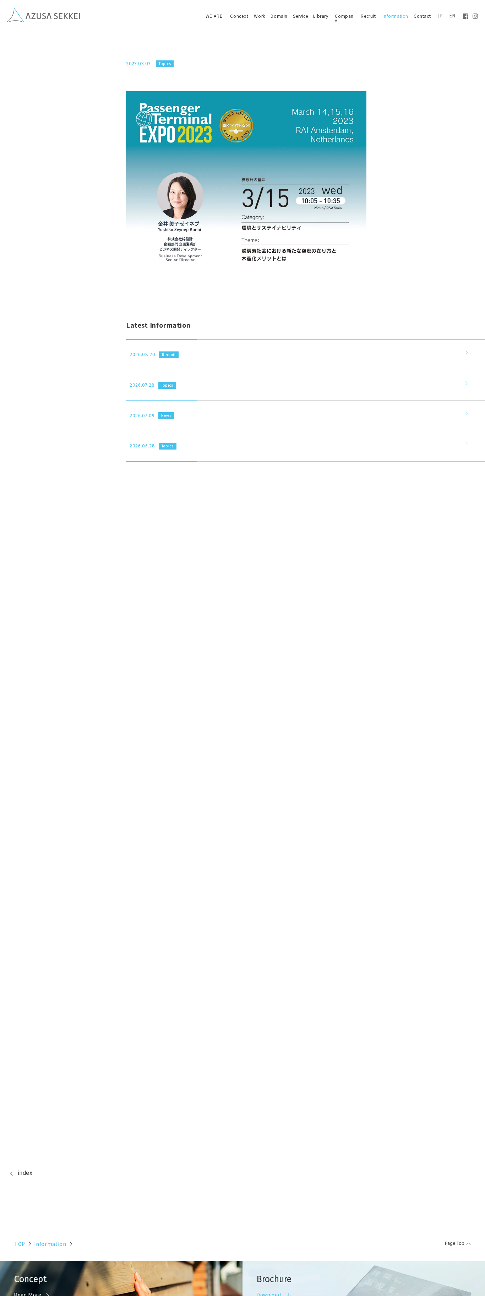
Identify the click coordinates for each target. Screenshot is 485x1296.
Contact (422, 16)
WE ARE (214, 16)
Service (300, 16)
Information (395, 16)
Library (320, 16)
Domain (279, 16)
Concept (239, 16)
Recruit (368, 16)
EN (452, 16)
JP (440, 16)
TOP (19, 1243)
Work (259, 16)
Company (344, 18)
